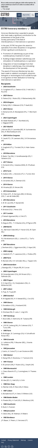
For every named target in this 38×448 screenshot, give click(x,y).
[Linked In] (5, 446)
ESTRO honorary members (14, 28)
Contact (3, 440)
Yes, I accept (6, 9)
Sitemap (23, 440)
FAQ (2, 442)
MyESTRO (26, 15)
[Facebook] (9, 446)
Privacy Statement (13, 440)
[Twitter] (2, 446)
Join (19, 15)
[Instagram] (12, 446)
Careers (30, 440)
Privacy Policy (4, 6)
